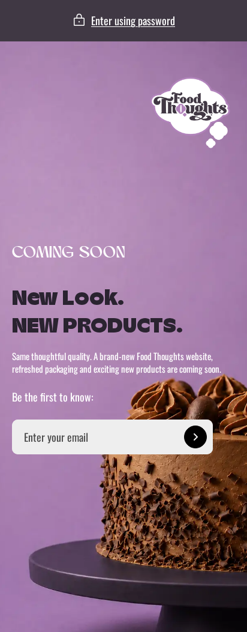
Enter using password (133, 20)
